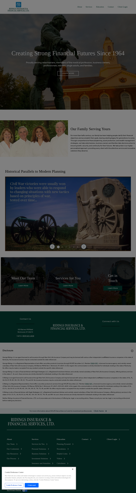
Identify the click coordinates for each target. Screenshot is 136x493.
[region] (39, 478)
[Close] (72, 469)
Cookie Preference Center (14, 485)
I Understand (32, 485)
